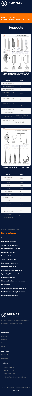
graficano (16, 390)
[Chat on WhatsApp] (2, 391)
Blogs (3, 346)
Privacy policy (5, 355)
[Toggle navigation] (2, 10)
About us (4, 336)
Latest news (5, 358)
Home (3, 17)
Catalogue (4, 339)
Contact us (4, 343)
